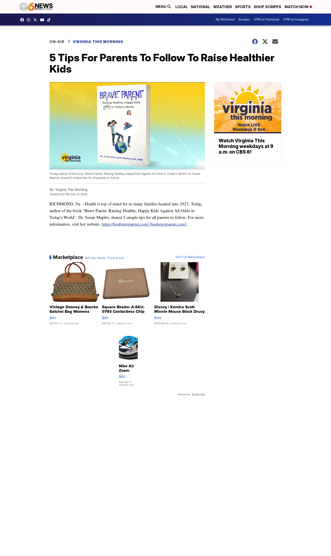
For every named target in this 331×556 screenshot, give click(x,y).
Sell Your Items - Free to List (104, 258)
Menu (161, 7)
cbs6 (29, 20)
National (200, 7)
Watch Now (297, 7)
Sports (243, 7)
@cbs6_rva (50, 20)
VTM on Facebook (266, 19)
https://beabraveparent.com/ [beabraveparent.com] (144, 224)
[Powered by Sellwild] (198, 394)
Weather (222, 7)
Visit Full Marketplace (190, 257)
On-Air (57, 41)
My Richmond (225, 19)
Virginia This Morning (98, 41)
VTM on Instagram (296, 19)
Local (181, 7)
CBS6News (23, 20)
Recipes (244, 19)
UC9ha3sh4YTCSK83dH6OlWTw (43, 20)
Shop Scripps (267, 7)
